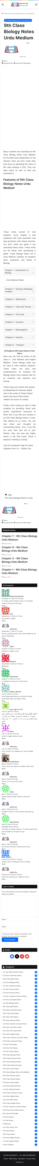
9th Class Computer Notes (12, 1010)
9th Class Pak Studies (10, 1113)
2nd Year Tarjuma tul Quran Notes (15, 1024)
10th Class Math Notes (11, 979)
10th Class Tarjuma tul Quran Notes (15, 1037)
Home (5, 13)
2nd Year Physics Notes (11, 993)
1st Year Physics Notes (11, 989)
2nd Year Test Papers (10, 1048)
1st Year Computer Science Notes (15, 996)
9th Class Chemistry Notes (12, 1027)
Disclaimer (21, 1159)
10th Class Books (9, 1134)
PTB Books (7, 1124)
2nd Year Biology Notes (11, 982)
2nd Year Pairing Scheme (12, 1086)
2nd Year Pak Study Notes (12, 1031)
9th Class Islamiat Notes (11, 1020)
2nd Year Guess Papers (11, 1082)
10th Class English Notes (11, 1103)
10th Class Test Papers (11, 1013)
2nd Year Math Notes (10, 1100)
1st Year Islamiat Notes (11, 1141)
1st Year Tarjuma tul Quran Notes (14, 1106)
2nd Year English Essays (11, 1138)
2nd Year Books (8, 1117)
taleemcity (22, 56)
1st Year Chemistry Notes (12, 986)
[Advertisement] (19, 88)
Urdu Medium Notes (15, 280)
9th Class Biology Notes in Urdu (19, 498)
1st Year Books (8, 1120)
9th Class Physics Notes (11, 1075)
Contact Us (19, 1162)
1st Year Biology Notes (11, 1003)
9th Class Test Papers (10, 1017)
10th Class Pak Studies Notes (13, 1110)
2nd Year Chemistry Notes (12, 975)
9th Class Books (8, 1131)
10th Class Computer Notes (12, 1041)
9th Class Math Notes (10, 1006)
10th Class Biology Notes (11, 1055)
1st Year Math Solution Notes (13, 972)
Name (4, 919)
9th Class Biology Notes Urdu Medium (21, 13)
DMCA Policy (13, 1159)
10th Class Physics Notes (12, 1058)
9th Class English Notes (11, 1034)
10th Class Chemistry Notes (12, 1093)
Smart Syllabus (8, 1144)
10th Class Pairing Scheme (12, 1065)
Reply (3, 606)
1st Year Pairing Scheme (11, 1089)
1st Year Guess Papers (11, 1051)
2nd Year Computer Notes (12, 999)
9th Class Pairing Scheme (12, 1062)
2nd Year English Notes (11, 1096)
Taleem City (26, 448)
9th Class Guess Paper (11, 1068)
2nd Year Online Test (10, 1127)
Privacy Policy (30, 1159)
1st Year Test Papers (10, 1044)
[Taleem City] (19, 4)
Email (4, 926)
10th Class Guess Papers (11, 1079)
